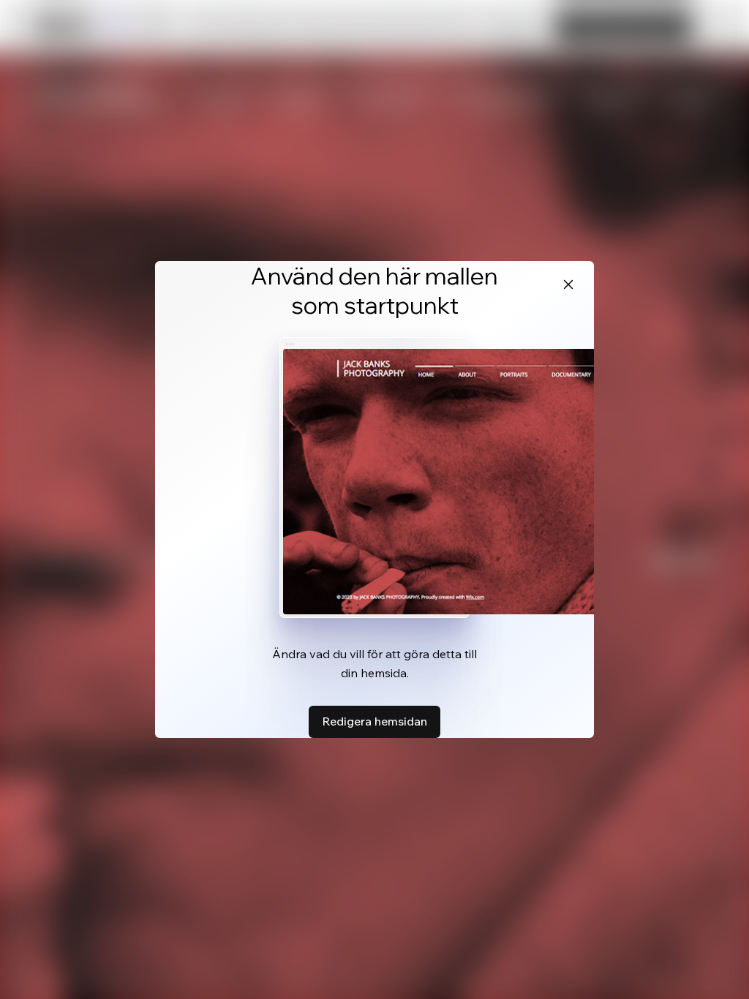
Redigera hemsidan (374, 721)
